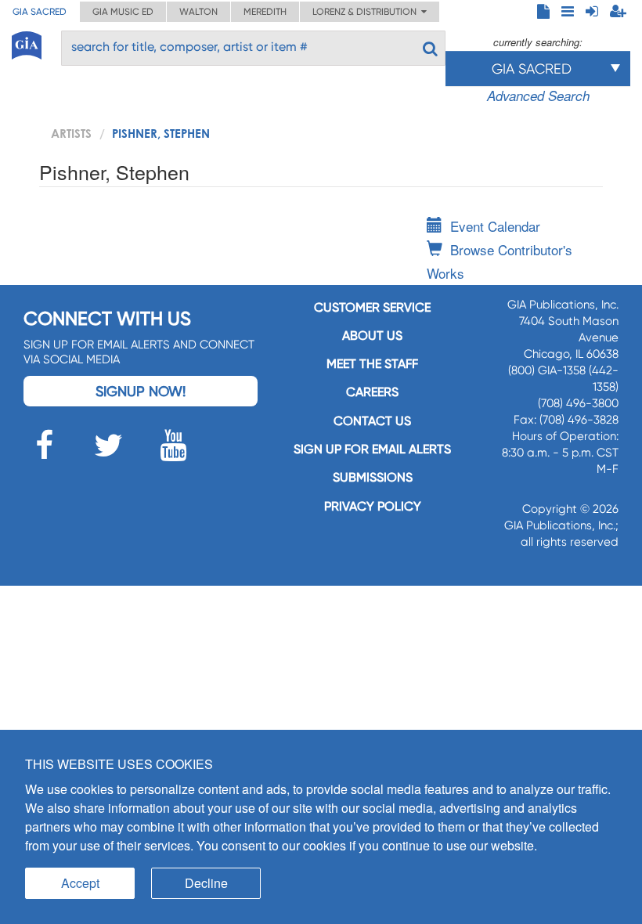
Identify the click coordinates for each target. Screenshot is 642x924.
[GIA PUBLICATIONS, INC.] (26, 42)
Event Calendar (495, 226)
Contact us (372, 420)
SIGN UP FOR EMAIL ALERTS (372, 449)
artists (71, 133)
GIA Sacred (40, 11)
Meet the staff (372, 363)
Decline (206, 883)
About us (372, 335)
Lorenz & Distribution (366, 11)
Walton (198, 11)
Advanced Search (538, 95)
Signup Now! (141, 391)
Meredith (265, 11)
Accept (80, 883)
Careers (372, 391)
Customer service (372, 307)
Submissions (373, 477)
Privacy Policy (372, 506)
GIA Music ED (122, 11)
